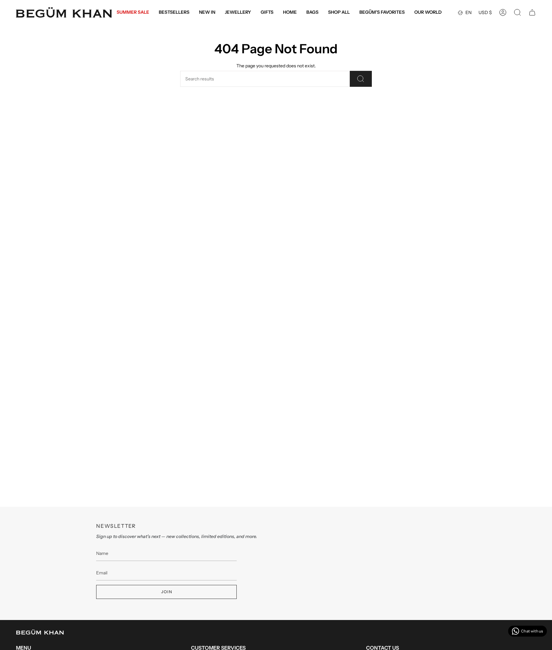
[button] (238, 12)
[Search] (361, 79)
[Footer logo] (40, 632)
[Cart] (532, 12)
